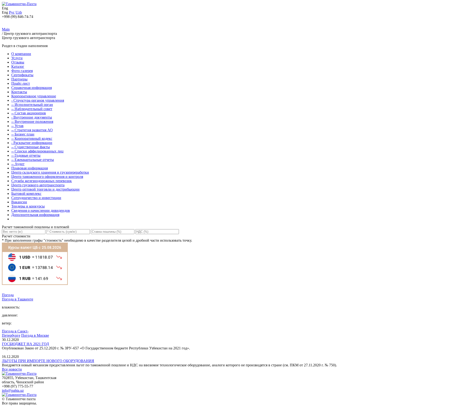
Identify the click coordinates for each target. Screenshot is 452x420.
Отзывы (17, 62)
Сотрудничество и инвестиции (36, 198)
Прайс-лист (20, 83)
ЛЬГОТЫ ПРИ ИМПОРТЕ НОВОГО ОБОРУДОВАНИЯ (48, 361)
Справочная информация (31, 88)
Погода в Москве (35, 335)
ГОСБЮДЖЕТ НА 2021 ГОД (25, 344)
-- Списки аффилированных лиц (37, 151)
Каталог (17, 66)
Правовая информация (29, 168)
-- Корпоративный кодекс (31, 138)
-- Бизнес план (22, 134)
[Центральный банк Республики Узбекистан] (35, 291)
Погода (8, 295)
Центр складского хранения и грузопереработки (50, 172)
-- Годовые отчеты (25, 155)
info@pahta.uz (13, 390)
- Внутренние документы (31, 117)
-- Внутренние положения (32, 122)
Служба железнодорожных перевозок (41, 181)
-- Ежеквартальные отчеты (32, 160)
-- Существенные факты (30, 147)
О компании (21, 54)
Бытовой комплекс (26, 194)
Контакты (19, 92)
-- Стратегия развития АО (32, 130)
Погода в (17, 299)
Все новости (12, 369)
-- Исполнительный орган (32, 105)
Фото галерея (22, 71)
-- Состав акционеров (28, 113)
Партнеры (19, 79)
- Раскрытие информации (31, 143)
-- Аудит (17, 164)
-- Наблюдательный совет (31, 109)
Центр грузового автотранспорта (38, 185)
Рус (12, 12)
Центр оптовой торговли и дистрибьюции (45, 189)
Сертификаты (22, 75)
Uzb (19, 12)
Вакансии (19, 202)
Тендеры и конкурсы (28, 206)
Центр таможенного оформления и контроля (47, 177)
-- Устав (17, 126)
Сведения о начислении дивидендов (40, 210)
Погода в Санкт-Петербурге (15, 333)
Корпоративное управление (33, 96)
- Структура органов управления (37, 100)
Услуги (17, 58)
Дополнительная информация (35, 215)
